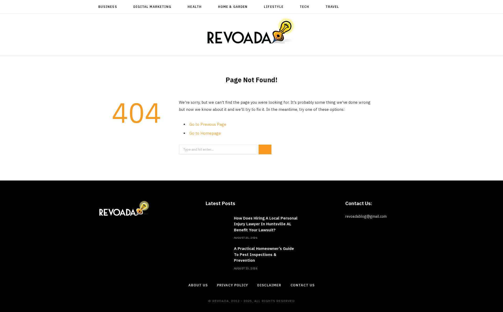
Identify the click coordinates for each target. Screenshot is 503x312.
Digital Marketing (152, 7)
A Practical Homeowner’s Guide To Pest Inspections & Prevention (264, 254)
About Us (197, 285)
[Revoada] (251, 31)
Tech (304, 7)
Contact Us (303, 285)
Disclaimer (269, 285)
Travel (332, 7)
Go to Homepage (205, 133)
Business (107, 7)
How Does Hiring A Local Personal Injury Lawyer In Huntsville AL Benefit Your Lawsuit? (266, 224)
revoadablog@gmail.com (366, 216)
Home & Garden (233, 7)
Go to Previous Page (207, 124)
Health (194, 7)
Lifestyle (273, 7)
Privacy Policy (232, 285)
